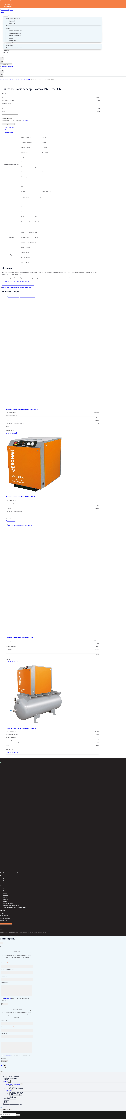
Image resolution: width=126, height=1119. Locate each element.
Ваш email (4, 976)
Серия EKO (12, 23)
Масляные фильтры (15, 35)
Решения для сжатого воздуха (14, 47)
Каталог (5, 893)
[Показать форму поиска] (2, 58)
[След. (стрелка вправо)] (2, 1071)
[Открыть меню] (1, 75)
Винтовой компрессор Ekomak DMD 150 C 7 (20, 637)
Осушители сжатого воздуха (14, 25)
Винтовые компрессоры (16, 30)
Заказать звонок (6, 64)
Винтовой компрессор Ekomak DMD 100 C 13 (20, 497)
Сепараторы (12, 40)
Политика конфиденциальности (11, 905)
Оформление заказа (8, 903)
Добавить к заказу (7, 118)
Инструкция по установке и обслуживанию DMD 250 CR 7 (18, 285)
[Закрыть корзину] (1, 943)
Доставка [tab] (7, 129)
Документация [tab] (9, 132)
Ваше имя (4, 963)
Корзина (5, 897)
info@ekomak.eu (8, 6)
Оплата (6, 52)
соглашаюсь (7, 998)
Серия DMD (12, 21)
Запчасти (5, 883)
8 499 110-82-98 (8, 4)
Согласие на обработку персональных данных (14, 907)
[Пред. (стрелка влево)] (0, 1071)
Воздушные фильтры (15, 33)
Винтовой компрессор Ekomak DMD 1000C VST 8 (22, 409)
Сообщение (4, 982)
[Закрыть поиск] (1, 1112)
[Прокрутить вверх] (1, 1066)
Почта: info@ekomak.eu (10, 1078)
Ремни (11, 38)
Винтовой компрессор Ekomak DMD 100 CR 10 (21, 728)
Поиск (18, 1114)
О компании (9, 45)
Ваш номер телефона (7, 969)
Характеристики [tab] (9, 127)
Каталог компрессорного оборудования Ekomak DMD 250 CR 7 (19, 287)
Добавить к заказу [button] (11, 433)
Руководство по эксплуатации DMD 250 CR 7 (17, 281)
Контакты (6, 50)
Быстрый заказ (8, 124)
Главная (5, 888)
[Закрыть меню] (0, 1074)
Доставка (6, 54)
